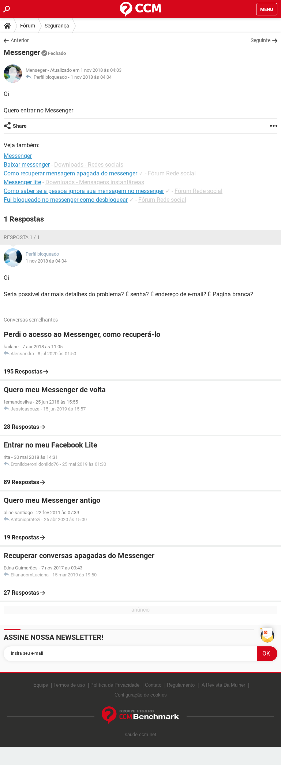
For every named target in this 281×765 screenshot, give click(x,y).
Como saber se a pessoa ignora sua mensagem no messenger (84, 190)
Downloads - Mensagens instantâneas (94, 182)
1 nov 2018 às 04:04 (91, 77)
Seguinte (260, 40)
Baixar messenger (27, 164)
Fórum (27, 26)
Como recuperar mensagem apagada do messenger (70, 173)
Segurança (57, 26)
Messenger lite (22, 182)
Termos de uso (69, 685)
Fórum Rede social (172, 173)
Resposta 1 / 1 (22, 237)
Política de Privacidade (114, 685)
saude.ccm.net (140, 734)
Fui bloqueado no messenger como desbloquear (66, 199)
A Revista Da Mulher (223, 685)
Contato (153, 685)
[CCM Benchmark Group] (140, 715)
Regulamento (181, 685)
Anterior (20, 40)
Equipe (40, 685)
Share (20, 126)
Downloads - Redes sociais (88, 164)
